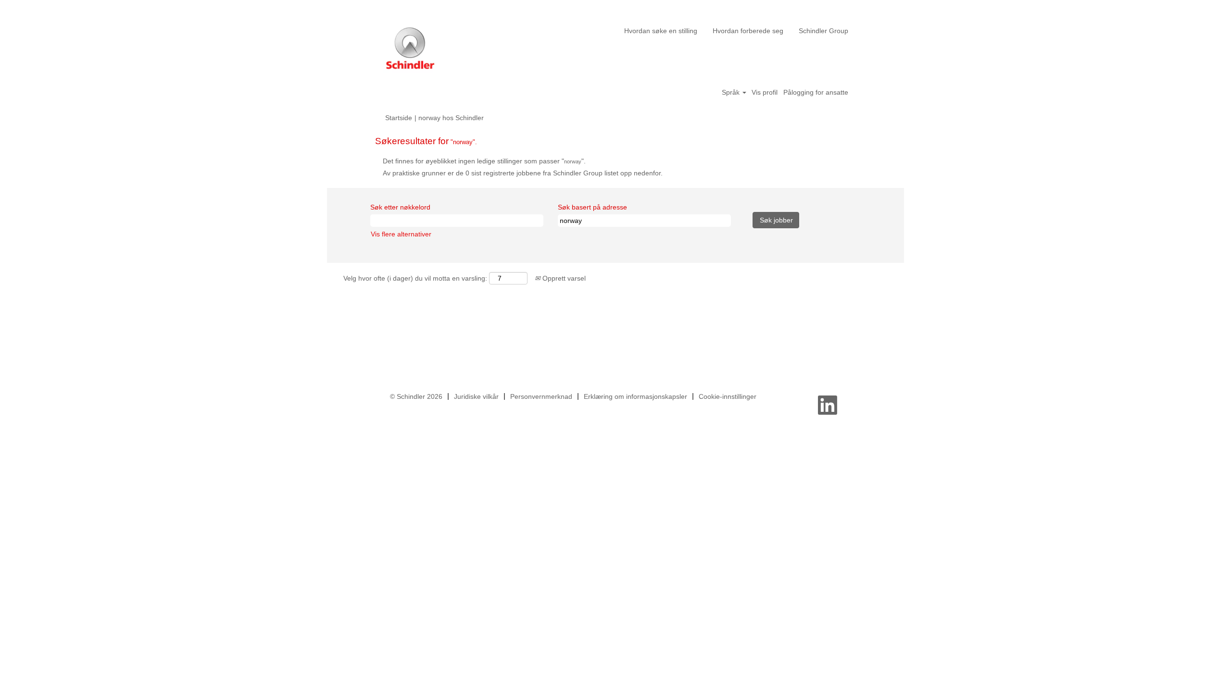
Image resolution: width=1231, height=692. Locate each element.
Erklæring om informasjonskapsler (635, 396)
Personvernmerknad (541, 396)
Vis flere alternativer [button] (401, 234)
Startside (398, 118)
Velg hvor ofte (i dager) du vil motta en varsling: (415, 278)
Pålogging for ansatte (815, 92)
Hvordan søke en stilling (660, 31)
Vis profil (765, 92)
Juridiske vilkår (476, 396)
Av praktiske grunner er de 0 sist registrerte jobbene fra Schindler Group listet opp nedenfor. (523, 173)
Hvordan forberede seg (748, 31)
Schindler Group (823, 31)
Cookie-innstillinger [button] (727, 396)
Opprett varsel (563, 278)
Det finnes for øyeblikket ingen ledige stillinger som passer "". (484, 161)
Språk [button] (731, 92)
